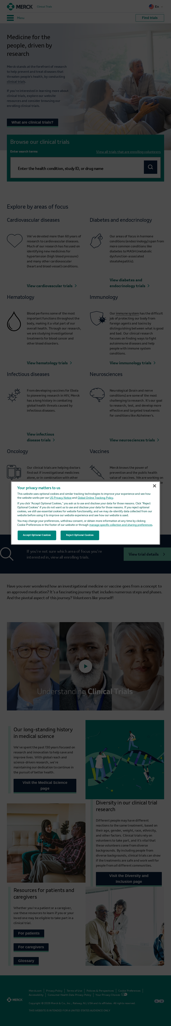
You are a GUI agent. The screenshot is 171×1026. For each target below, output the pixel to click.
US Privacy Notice (61, 498)
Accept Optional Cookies (37, 535)
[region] (85, 513)
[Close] (154, 485)
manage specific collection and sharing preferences (120, 525)
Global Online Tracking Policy (95, 498)
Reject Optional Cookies (80, 535)
